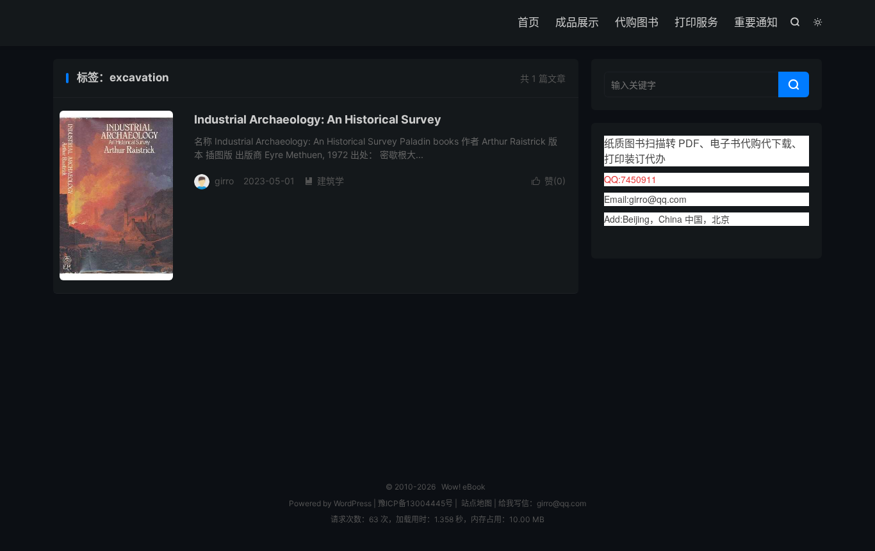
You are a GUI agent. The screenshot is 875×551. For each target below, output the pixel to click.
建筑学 (324, 180)
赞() (549, 180)
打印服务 (696, 22)
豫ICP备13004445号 (415, 503)
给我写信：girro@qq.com (542, 503)
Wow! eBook (463, 486)
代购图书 (636, 22)
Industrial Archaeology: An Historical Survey (317, 119)
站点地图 (476, 503)
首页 (528, 22)
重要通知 (756, 22)
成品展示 (577, 22)
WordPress (352, 503)
